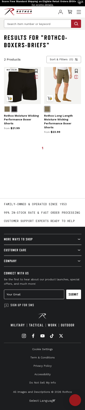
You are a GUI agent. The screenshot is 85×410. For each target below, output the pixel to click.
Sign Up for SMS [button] (22, 305)
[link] (60, 12)
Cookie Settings (42, 349)
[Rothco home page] (18, 12)
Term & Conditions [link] (42, 357)
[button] (42, 3)
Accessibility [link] (42, 374)
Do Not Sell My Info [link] (42, 382)
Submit (74, 294)
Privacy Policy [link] (42, 365)
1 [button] (42, 148)
